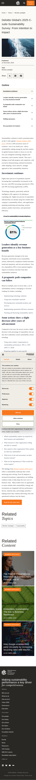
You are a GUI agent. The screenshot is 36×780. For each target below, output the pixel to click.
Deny (18, 424)
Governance (5, 705)
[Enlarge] (32, 217)
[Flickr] (13, 765)
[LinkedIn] (3, 765)
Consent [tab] (6, 359)
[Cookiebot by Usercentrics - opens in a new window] (26, 354)
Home (4, 13)
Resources (5, 746)
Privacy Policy (20, 775)
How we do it (6, 699)
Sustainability (20, 526)
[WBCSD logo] (18, 3)
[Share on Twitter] (10, 76)
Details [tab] (18, 359)
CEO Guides (6, 749)
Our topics (5, 726)
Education (5, 708)
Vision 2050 (5, 702)
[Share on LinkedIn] (15, 76)
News (10, 13)
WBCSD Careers (7, 752)
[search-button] (24, 3)
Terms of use (28, 775)
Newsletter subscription (9, 755)
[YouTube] (10, 765)
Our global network (7, 732)
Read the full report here (12, 502)
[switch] (31, 394)
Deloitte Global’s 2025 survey (23, 469)
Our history (5, 719)
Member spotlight (20, 13)
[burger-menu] (2, 3)
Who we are (5, 693)
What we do (5, 696)
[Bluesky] (6, 765)
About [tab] (29, 359)
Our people (5, 716)
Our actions (5, 722)
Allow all (18, 412)
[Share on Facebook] (21, 76)
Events (4, 739)
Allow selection (18, 418)
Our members (6, 729)
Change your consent (10, 775)
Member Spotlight (8, 526)
